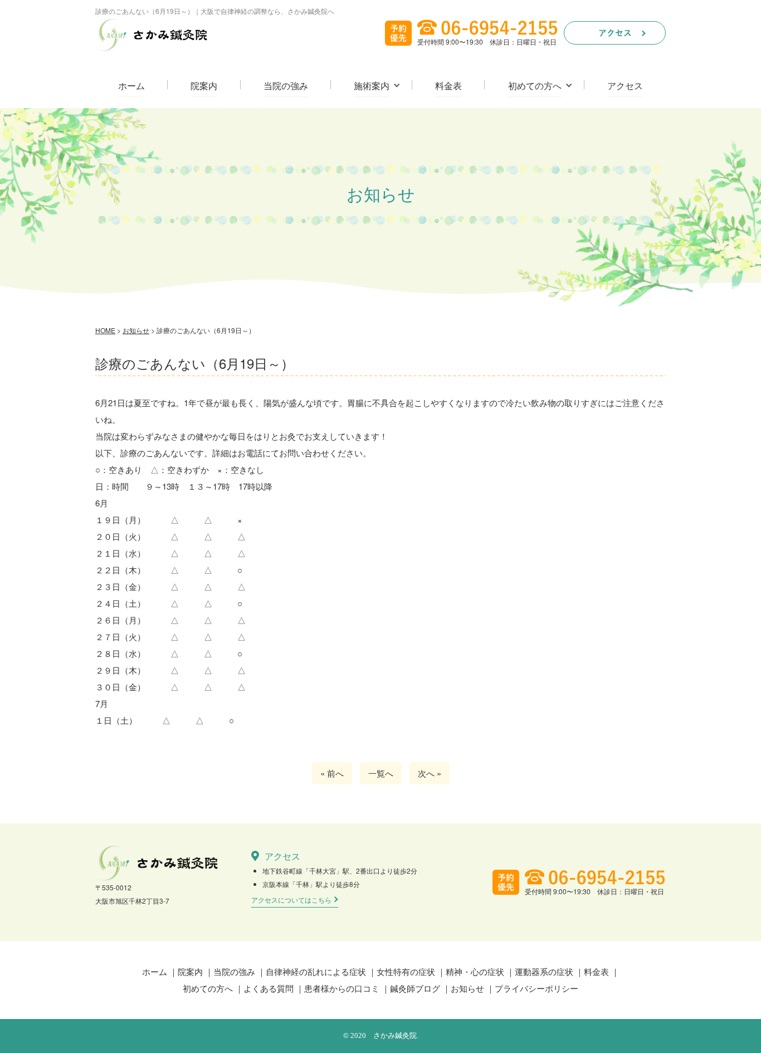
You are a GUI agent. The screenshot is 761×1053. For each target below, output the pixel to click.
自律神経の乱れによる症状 (316, 971)
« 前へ (332, 773)
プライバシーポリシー (536, 988)
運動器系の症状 (544, 971)
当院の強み (286, 86)
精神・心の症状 (475, 971)
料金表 (448, 86)
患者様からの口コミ (341, 988)
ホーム (131, 86)
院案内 (204, 86)
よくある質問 (268, 988)
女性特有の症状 (406, 971)
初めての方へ (535, 86)
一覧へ (380, 773)
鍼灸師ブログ (415, 988)
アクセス (625, 86)
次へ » (429, 773)
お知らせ (467, 988)
